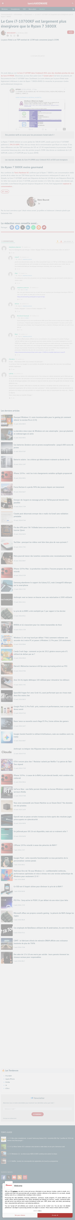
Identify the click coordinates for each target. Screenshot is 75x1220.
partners (15, 1191)
